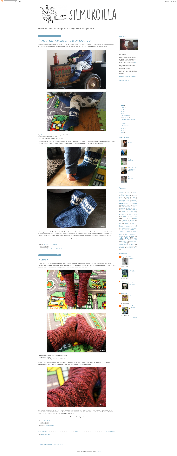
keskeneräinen (123, 203)
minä (130, 214)
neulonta (133, 216)
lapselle (50, 248)
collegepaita (122, 194)
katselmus (127, 201)
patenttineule (133, 221)
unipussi (121, 236)
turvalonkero (132, 234)
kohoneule (135, 205)
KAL (128, 200)
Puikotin (121, 226)
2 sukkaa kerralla (123, 190)
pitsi (120, 225)
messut (133, 212)
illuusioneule (122, 198)
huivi (127, 197)
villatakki (129, 247)
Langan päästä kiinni (126, 257)
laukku (123, 211)
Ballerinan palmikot (130, 177)
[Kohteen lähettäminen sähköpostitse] (40, 247)
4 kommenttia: (54, 244)
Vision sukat (131, 258)
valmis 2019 (133, 241)
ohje (130, 218)
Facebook (133, 76)
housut (120, 197)
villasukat (52, 425)
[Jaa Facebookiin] (46, 247)
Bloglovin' (121, 76)
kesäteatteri (134, 203)
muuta (135, 214)
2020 (122, 107)
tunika (120, 234)
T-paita (134, 231)
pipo (133, 223)
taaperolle (121, 232)
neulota (125, 218)
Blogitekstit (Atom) (45, 434)
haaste (128, 195)
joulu (128, 198)
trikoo (134, 232)
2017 (122, 113)
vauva (132, 244)
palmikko (132, 220)
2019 (122, 109)
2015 (122, 128)
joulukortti (134, 198)
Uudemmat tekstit (42, 431)
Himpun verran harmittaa (132, 159)
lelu (127, 211)
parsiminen (126, 221)
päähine (135, 226)
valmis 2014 (124, 238)
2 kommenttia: (54, 420)
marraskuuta (125, 115)
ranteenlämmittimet (126, 228)
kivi (130, 205)
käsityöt (123, 208)
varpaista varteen (123, 244)
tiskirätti (128, 232)
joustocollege (122, 200)
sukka (121, 231)
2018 (122, 111)
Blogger (98, 451)
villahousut (121, 246)
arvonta (128, 192)
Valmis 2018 (124, 241)
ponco (134, 225)
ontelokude (124, 220)
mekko (120, 212)
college (134, 192)
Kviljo (130, 295)
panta (120, 221)
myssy (124, 216)
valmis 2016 (127, 239)
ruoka (122, 229)
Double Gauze (130, 194)
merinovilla (127, 212)
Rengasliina (134, 228)
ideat (134, 197)
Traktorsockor (44, 135)
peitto (120, 223)
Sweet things (124, 281)
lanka (134, 208)
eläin (136, 194)
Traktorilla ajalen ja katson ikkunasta (64, 40)
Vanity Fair (124, 293)
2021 (122, 105)
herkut (134, 195)
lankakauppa (122, 209)
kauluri (133, 201)
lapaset (129, 209)
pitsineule (126, 225)
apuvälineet (121, 192)
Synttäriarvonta (132, 150)
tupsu (126, 234)
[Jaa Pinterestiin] (47, 247)
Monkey (43, 259)
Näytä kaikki (135, 317)
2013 (122, 133)
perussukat (126, 223)
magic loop (133, 211)
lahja (129, 208)
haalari (122, 195)
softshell (127, 229)
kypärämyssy (134, 206)
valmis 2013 (130, 236)
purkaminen (128, 226)
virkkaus (135, 247)
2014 (122, 130)
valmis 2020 (123, 243)
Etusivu (76, 431)
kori (122, 206)
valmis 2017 (55, 248)
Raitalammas (124, 269)
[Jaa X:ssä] (44, 247)
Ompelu (135, 218)
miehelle (121, 214)
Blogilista (127, 76)
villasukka (61, 248)
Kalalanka (133, 200)
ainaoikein (133, 190)
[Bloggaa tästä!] (42, 247)
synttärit (128, 231)
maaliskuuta (125, 117)
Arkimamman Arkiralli (127, 306)
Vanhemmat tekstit (110, 431)
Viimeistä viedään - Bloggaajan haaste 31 (132, 169)
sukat (132, 229)
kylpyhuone (127, 206)
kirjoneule (46, 248)
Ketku (135, 62)
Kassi (120, 201)
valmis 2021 (133, 243)
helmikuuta (125, 125)
